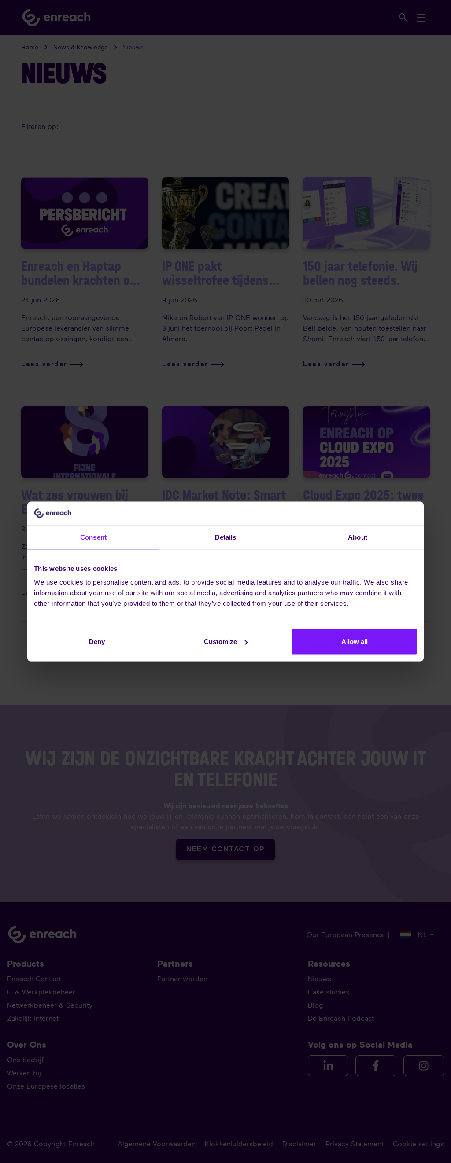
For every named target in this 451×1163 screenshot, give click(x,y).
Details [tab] (226, 537)
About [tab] (357, 537)
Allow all (354, 641)
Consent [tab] (93, 537)
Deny (97, 641)
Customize (220, 641)
